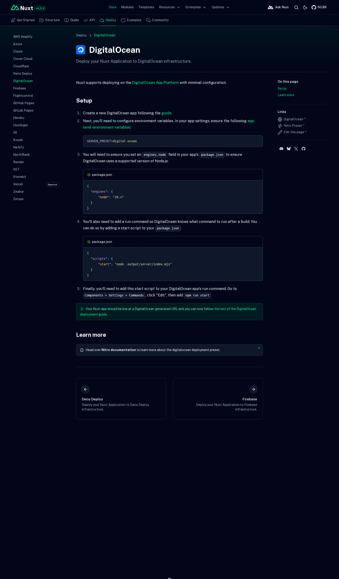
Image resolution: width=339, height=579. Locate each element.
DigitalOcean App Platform (155, 82)
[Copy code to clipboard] (257, 141)
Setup (84, 100)
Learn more (91, 334)
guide (166, 113)
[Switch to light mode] (305, 7)
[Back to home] (22, 7)
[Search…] (296, 7)
